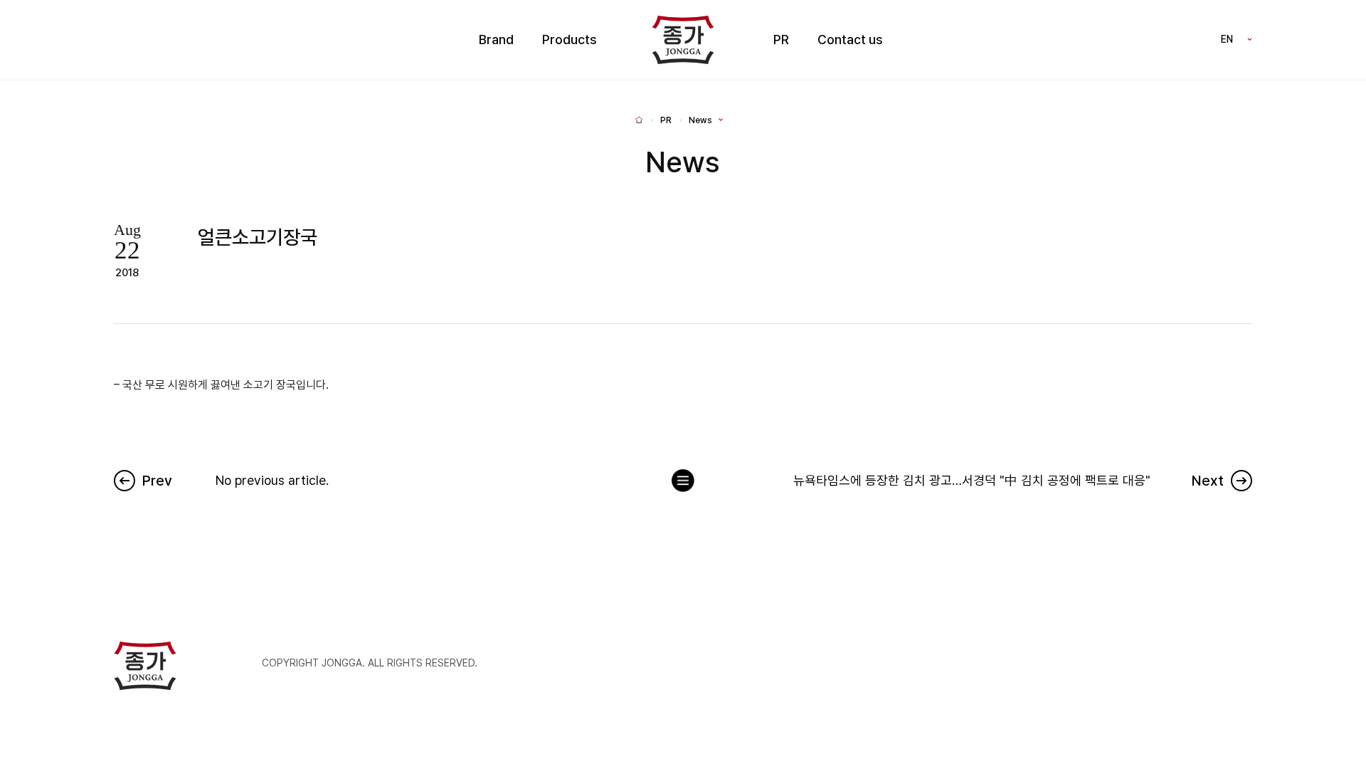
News (700, 120)
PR (781, 39)
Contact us (850, 39)
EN (1227, 39)
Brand (496, 39)
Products (569, 39)
